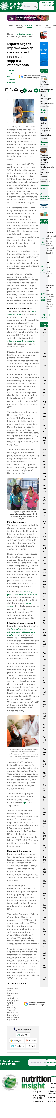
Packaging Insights (39, 1096)
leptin (26, 802)
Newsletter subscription (48, 4)
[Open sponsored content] (28, 20)
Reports (39, 25)
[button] (23, 1034)
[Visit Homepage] (13, 10)
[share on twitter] (12, 90)
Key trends (48, 26)
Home (11, 25)
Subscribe (51, 1062)
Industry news (19, 26)
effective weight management (21, 341)
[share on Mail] (16, 90)
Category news (29, 26)
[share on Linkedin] (7, 90)
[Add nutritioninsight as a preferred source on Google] (29, 76)
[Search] (35, 6)
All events (44, 316)
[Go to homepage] (26, 1089)
